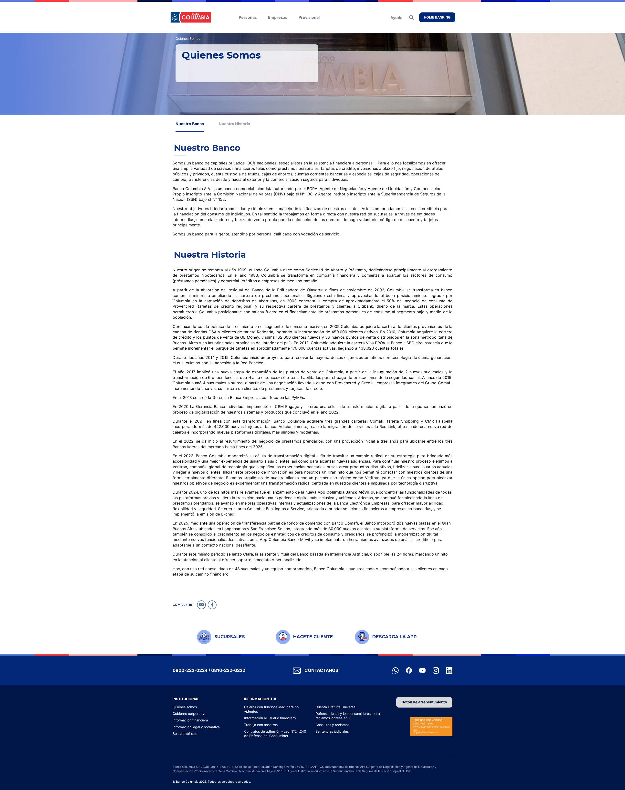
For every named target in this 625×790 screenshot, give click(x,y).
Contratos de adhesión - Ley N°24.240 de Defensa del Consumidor (275, 733)
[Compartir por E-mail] (201, 604)
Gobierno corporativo (189, 713)
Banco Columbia (191, 17)
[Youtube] (423, 670)
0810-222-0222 (228, 670)
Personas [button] (248, 17)
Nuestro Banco (190, 123)
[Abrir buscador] (412, 17)
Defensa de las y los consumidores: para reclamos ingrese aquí (347, 715)
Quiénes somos (185, 707)
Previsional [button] (309, 17)
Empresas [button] (277, 17)
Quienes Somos (188, 38)
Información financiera (190, 720)
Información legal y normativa (196, 727)
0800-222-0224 (190, 670)
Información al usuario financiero (270, 718)
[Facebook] (409, 670)
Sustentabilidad (185, 733)
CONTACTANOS (321, 670)
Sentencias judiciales (332, 731)
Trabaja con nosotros (261, 725)
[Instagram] (436, 670)
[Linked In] (449, 670)
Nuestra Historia (234, 123)
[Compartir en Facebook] (212, 604)
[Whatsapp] (396, 670)
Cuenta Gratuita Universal (335, 707)
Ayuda (396, 17)
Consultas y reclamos (332, 725)
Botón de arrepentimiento (424, 702)
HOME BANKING (437, 17)
